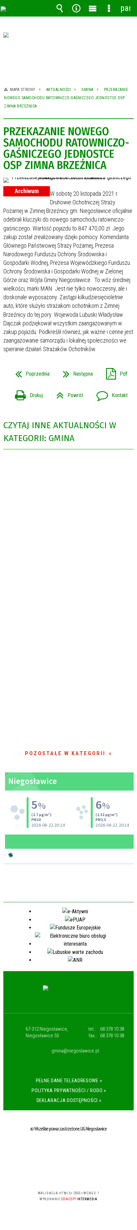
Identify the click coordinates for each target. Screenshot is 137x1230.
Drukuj (26, 393)
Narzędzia (76, 8)
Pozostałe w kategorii (65, 753)
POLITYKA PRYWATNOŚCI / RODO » (69, 1090)
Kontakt (109, 393)
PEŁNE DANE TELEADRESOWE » (69, 1081)
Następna (75, 372)
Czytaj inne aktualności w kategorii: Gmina (59, 431)
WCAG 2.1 (88, 1173)
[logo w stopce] (68, 994)
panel (125, 8)
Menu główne (92, 8)
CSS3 (67, 1173)
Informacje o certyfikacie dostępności (68, 1150)
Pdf (114, 372)
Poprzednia (30, 372)
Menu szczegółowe (109, 8)
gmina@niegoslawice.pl (75, 1051)
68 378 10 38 (112, 1029)
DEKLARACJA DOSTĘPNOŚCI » (69, 1100)
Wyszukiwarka (60, 8)
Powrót (67, 393)
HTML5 (58, 1173)
